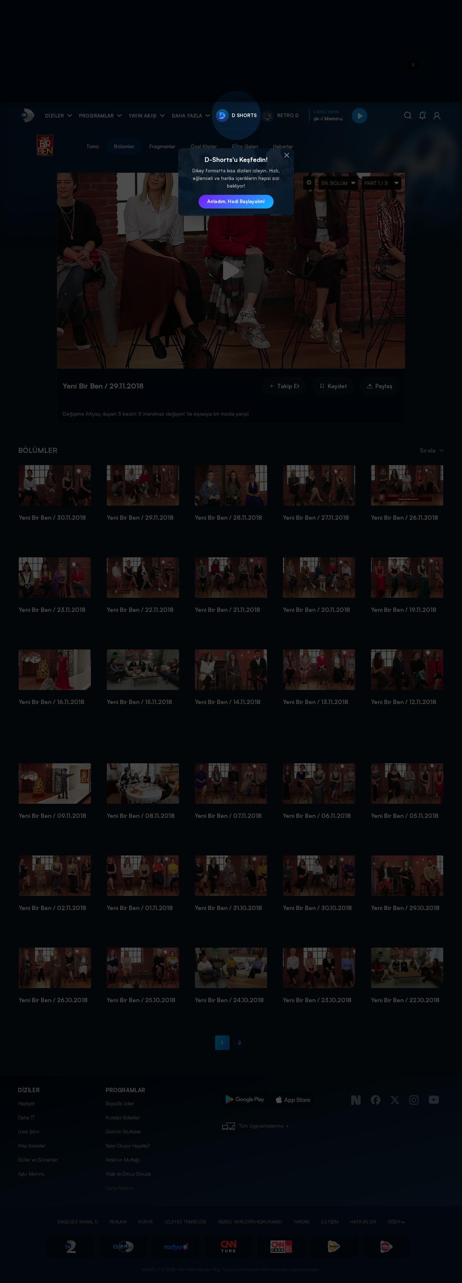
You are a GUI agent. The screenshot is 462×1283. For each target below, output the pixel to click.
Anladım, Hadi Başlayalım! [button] (236, 201)
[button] (286, 155)
